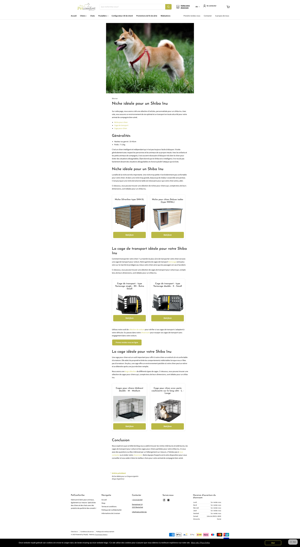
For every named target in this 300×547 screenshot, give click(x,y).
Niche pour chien (121, 122)
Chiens (83, 16)
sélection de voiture (136, 329)
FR (197, 7)
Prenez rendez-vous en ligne (127, 342)
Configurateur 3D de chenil (122, 16)
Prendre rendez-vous (192, 16)
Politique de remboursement (105, 532)
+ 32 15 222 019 (137, 500)
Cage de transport (121, 125)
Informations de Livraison (110, 513)
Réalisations (165, 16)
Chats (92, 16)
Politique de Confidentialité (111, 510)
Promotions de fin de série (146, 16)
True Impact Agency (101, 535)
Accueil (74, 16)
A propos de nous (222, 16)
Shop (103, 503)
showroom (145, 332)
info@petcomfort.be (139, 512)
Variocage (172, 262)
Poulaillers (102, 16)
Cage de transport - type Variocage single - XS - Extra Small (129, 286)
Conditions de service (87, 532)
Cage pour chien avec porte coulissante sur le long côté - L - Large (168, 390)
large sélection (130, 371)
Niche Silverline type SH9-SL (129, 200)
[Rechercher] (168, 6)
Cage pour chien (120, 128)
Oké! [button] (273, 543)
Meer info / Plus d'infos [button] (200, 543)
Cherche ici (74, 532)
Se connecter (211, 6)
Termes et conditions (108, 506)
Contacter (208, 16)
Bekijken (130, 234)
